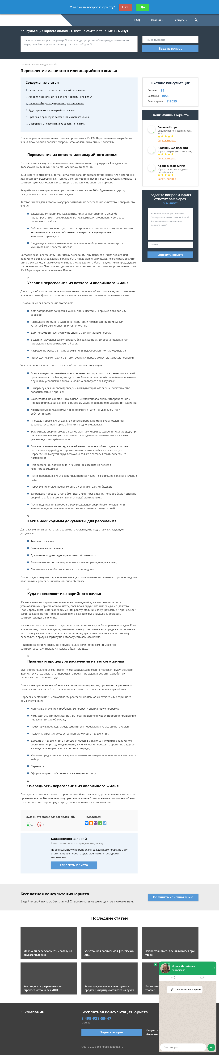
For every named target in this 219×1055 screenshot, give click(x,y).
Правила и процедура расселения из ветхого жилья (59, 116)
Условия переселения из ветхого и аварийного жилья (60, 96)
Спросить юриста (74, 865)
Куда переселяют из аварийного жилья (52, 110)
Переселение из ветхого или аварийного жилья (57, 90)
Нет (125, 7)
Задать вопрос (170, 48)
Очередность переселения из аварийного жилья (57, 123)
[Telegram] (104, 823)
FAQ (137, 20)
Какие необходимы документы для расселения (56, 103)
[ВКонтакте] (86, 823)
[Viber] (95, 823)
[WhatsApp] (100, 823)
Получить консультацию (173, 897)
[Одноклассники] (91, 823)
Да (143, 7)
